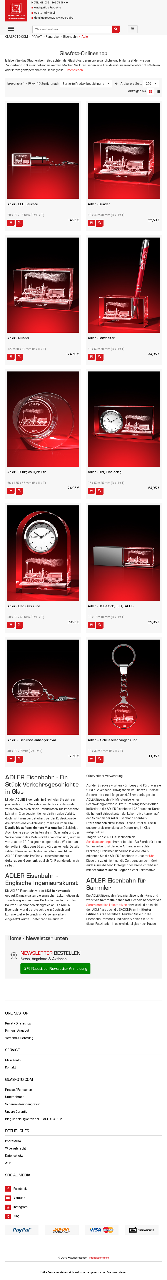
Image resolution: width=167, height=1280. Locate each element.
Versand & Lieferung (19, 1038)
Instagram (20, 1206)
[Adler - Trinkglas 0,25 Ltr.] (43, 419)
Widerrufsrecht (15, 1148)
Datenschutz (14, 1155)
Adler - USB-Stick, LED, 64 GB (111, 606)
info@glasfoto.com (99, 1257)
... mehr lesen (74, 70)
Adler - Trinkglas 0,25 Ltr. (27, 472)
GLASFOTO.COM (16, 36)
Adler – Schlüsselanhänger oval (31, 740)
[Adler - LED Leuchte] (43, 151)
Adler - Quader (99, 204)
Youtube (19, 1197)
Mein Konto (13, 1060)
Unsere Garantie (16, 1111)
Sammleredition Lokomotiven (106, 905)
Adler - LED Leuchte (22, 204)
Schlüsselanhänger (99, 842)
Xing (16, 1216)
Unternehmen (14, 1097)
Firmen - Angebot (17, 1030)
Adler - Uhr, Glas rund (23, 606)
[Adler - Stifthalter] (124, 285)
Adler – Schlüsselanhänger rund (112, 740)
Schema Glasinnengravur (22, 1104)
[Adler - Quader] (124, 151)
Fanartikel (52, 36)
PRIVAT (37, 36)
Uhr (151, 856)
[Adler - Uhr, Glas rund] (43, 553)
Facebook (20, 1188)
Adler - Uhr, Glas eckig (104, 472)
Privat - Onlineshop (18, 1023)
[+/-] (116, 83)
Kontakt (10, 1067)
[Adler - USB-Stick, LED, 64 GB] (124, 553)
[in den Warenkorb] (11, 223)
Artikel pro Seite (131, 83)
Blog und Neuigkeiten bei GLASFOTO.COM (33, 1119)
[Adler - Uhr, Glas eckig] (124, 419)
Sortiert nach (50, 83)
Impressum (13, 1141)
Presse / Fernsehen (18, 1089)
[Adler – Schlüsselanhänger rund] (124, 687)
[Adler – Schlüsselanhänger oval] (43, 687)
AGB (8, 1163)
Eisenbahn (70, 36)
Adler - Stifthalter (101, 338)
